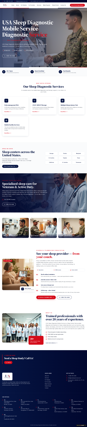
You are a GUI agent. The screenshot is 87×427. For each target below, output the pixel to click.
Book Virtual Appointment (77, 5)
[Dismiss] (85, 425)
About (17, 5)
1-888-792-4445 (10, 55)
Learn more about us (51, 342)
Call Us (9, 362)
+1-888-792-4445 (72, 375)
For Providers (32, 5)
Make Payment (46, 5)
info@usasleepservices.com (74, 377)
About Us (47, 375)
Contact (46, 388)
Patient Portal (55, 5)
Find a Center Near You (9, 166)
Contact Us (63, 5)
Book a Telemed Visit (46, 297)
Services (39, 5)
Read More (7, 111)
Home (13, 5)
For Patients (24, 5)
